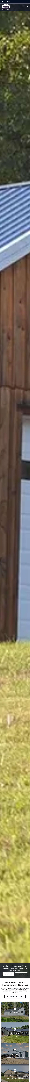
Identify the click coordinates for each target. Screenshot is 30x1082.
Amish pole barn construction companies (20, 988)
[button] (27, 7)
